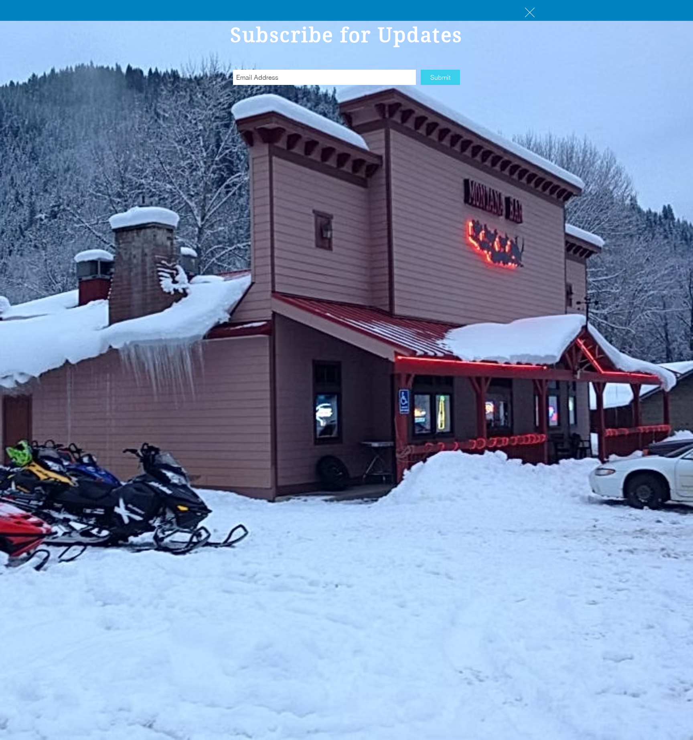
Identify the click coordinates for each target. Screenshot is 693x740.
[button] (530, 12)
